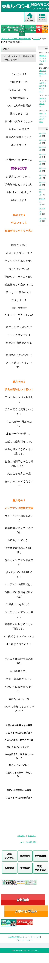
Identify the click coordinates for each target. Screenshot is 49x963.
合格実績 (9, 868)
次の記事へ (32, 836)
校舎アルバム (33, 28)
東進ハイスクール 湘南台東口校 (16, 38)
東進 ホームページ (29, 20)
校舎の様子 (10, 28)
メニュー (42, 20)
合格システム (9, 856)
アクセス (4, 28)
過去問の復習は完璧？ (42, 73)
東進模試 (25, 868)
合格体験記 (16, 28)
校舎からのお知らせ (21, 30)
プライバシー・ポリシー (24, 940)
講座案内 (25, 856)
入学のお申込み (26, 911)
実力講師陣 (40, 856)
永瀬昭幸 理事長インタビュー (18, 937)
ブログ (27, 29)
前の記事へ (21, 836)
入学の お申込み (45, 29)
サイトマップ (35, 937)
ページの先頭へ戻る (29, 842)
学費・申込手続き (40, 868)
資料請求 (39, 28)
